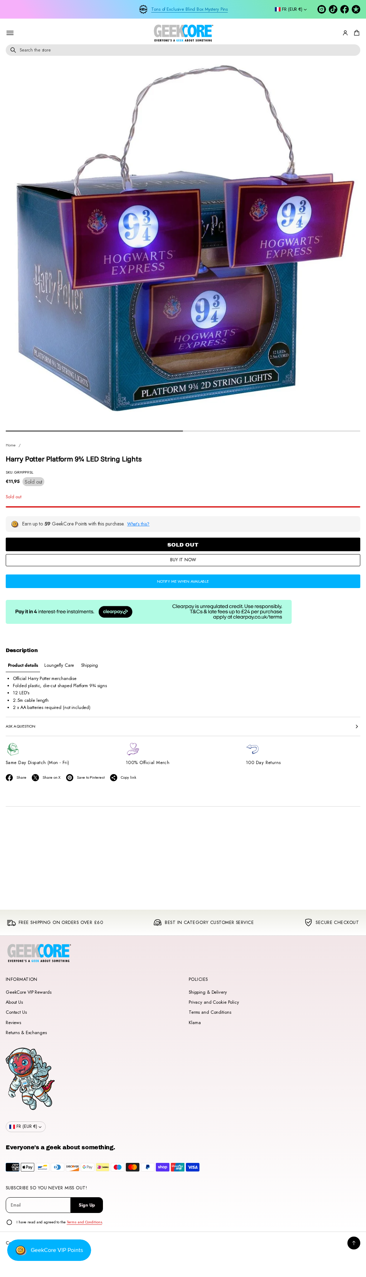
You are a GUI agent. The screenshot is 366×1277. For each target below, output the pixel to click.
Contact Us (16, 1012)
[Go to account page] (345, 33)
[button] (355, 33)
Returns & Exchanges (26, 1032)
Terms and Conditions (210, 1012)
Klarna (195, 1022)
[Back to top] (353, 1243)
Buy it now (183, 560)
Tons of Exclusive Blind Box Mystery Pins (189, 9)
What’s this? (138, 524)
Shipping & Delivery (208, 992)
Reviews (13, 1022)
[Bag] (355, 33)
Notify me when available (183, 581)
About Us (14, 1002)
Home (11, 445)
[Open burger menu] (10, 33)
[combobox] (183, 50)
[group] (23, 665)
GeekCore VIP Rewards (28, 992)
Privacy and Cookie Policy (214, 1002)
